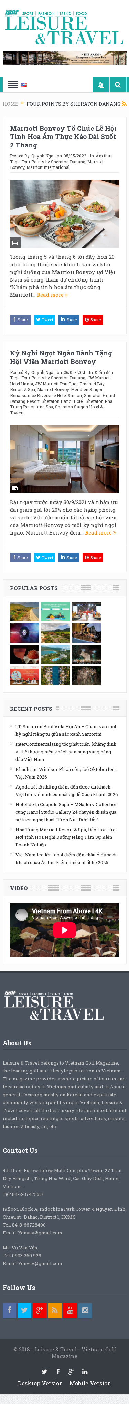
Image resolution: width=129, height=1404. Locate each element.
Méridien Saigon (87, 389)
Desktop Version (40, 1383)
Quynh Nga (42, 156)
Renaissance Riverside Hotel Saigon (46, 395)
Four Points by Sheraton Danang (53, 161)
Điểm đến (104, 372)
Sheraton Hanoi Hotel (63, 401)
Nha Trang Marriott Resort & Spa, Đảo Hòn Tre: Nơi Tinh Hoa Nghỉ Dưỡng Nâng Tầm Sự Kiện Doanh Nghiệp (66, 837)
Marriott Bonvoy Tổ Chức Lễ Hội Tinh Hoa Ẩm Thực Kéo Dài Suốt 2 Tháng (63, 136)
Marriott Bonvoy (53, 389)
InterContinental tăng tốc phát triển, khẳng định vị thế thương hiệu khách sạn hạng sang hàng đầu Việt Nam (65, 751)
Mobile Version (90, 1383)
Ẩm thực (104, 156)
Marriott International (47, 167)
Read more (51, 294)
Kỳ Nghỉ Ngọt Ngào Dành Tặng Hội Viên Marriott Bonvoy (61, 357)
